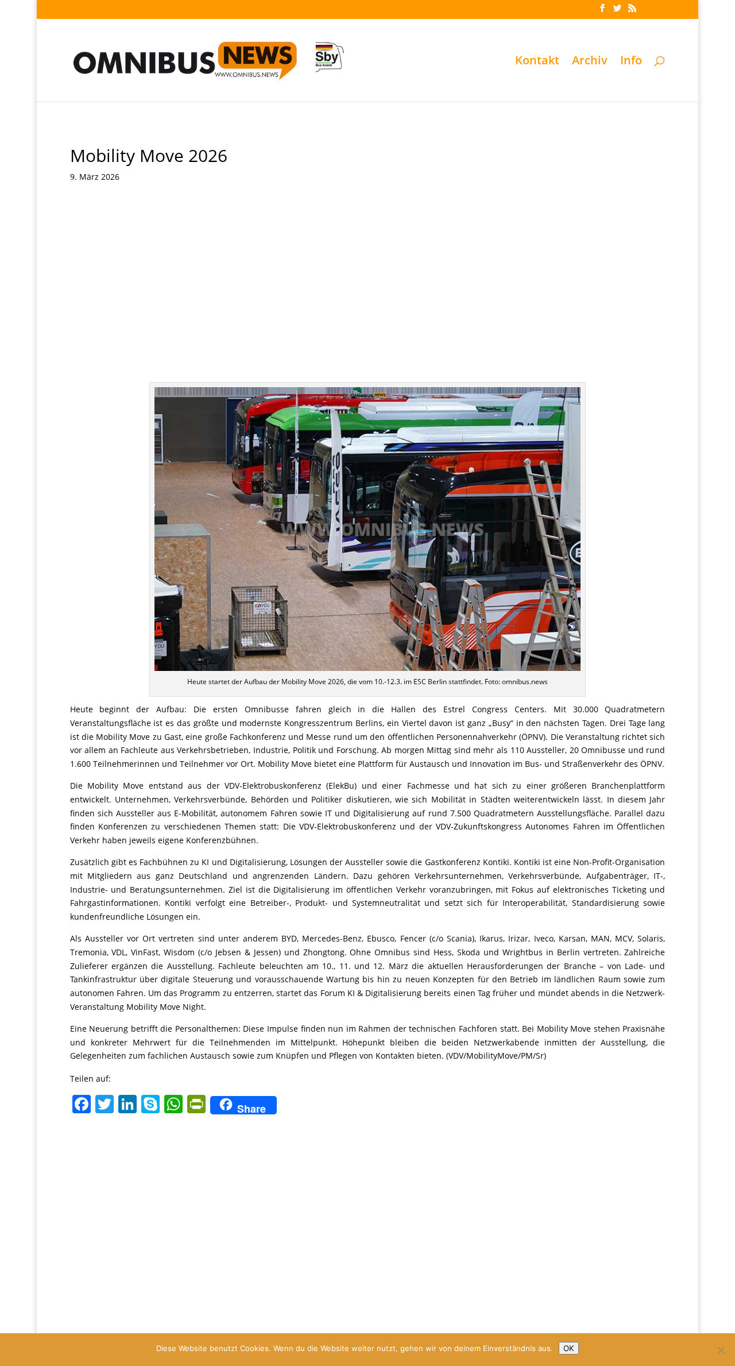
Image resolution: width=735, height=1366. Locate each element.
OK (568, 1348)
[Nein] (720, 1350)
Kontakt (537, 62)
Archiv (590, 62)
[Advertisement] (368, 278)
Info (631, 62)
